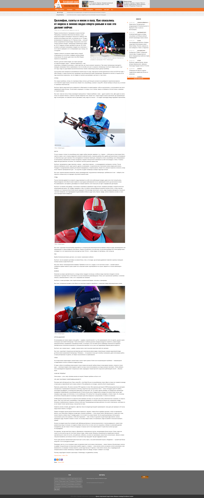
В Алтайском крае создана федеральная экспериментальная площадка (86, 15)
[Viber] (62, 460)
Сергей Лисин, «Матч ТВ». (61, 455)
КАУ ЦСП (106, 9)
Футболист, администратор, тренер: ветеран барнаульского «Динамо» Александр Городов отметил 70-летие (139, 64)
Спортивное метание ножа (75, 486)
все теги (57, 489)
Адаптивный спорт (76, 478)
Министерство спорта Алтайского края (97, 478)
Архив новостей (138, 78)
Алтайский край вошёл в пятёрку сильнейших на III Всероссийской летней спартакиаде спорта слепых (138, 36)
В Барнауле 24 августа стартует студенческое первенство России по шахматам (138, 72)
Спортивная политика (60, 486)
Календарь (89, 9)
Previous (81, 4)
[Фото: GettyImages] (90, 123)
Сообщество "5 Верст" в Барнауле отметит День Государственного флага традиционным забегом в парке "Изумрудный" (139, 55)
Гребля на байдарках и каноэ (62, 478)
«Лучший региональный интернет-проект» (86, 12)
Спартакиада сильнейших (74, 484)
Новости (138, 19)
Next (149, 4)
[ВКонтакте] (55, 460)
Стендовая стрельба (60, 484)
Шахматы (72, 481)
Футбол (57, 481)
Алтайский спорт (71, 2)
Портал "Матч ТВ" (75, 30)
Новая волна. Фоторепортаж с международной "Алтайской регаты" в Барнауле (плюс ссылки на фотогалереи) (139, 27)
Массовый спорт (64, 481)
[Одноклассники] (57, 460)
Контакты (98, 9)
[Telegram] (60, 460)
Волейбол (79, 481)
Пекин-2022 (61, 462)
